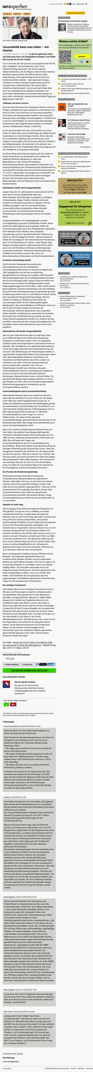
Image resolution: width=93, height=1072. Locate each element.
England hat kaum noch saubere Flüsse (75, 93)
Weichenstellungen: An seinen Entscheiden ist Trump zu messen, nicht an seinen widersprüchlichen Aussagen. (79, 126)
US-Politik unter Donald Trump (79, 120)
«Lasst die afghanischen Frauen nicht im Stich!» (75, 172)
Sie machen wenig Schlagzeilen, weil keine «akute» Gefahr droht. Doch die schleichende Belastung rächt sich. (79, 112)
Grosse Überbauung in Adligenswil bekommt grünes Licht (72, 297)
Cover (12, 658)
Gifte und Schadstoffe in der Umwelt (78, 105)
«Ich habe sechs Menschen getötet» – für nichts (76, 80)
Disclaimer (80, 1068)
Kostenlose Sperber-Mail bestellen (29, 670)
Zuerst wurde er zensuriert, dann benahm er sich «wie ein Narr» (76, 162)
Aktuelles (7, 14)
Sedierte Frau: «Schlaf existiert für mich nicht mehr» (74, 284)
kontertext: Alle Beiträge (76, 134)
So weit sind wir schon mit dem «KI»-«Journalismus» (72, 85)
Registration (81, 4)
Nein (13, 704)
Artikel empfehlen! (12, 664)
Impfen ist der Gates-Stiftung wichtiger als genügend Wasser (76, 89)
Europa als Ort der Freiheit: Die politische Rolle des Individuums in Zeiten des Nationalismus (27, 643)
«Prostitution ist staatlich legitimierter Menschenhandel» (74, 278)
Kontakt (73, 1068)
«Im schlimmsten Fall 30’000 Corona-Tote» (74, 158)
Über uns (17, 14)
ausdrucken (28, 664)
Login (73, 4)
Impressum (89, 1068)
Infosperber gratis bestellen (75, 13)
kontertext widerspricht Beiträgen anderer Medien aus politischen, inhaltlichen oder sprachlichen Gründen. (79, 140)
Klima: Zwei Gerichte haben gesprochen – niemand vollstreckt (76, 167)
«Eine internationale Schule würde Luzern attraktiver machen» (75, 304)
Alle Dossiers (85, 147)
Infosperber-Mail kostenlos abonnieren (57, 1068)
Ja (6, 704)
